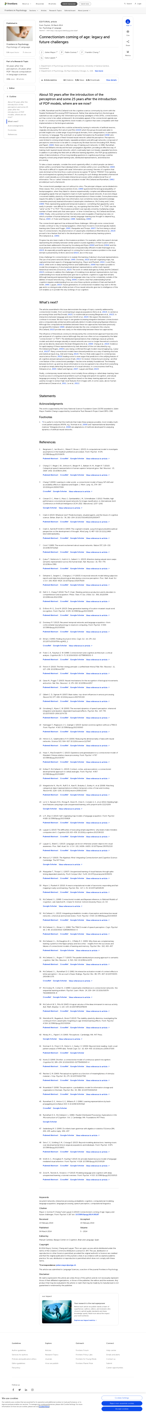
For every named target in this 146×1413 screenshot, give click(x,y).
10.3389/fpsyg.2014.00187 (87, 1214)
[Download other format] (130, 25)
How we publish (51, 1363)
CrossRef (64, 458)
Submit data (85, 4)
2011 (64, 383)
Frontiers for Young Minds (86, 1359)
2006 (93, 265)
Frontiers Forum (82, 1350)
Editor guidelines (18, 1363)
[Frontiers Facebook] (13, 1389)
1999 (88, 219)
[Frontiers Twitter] (19, 1389)
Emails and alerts (113, 1355)
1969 (51, 145)
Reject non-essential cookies (122, 1403)
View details (111, 80)
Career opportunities (114, 1368)
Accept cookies (121, 1409)
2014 (76, 354)
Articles (44, 11)
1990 (73, 260)
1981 (112, 180)
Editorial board (69, 11)
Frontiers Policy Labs (84, 1355)
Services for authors (20, 1355)
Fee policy (16, 1368)
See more (99, 71)
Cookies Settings (122, 1398)
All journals (40, 4)
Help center (111, 1350)
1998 (62, 327)
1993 (47, 285)
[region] (73, 1403)
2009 (74, 280)
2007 (93, 228)
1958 (107, 135)
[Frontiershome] (11, 3)
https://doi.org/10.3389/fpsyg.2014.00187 (64, 30)
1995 (56, 236)
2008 (90, 344)
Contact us (110, 1359)
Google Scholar (77, 458)
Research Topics (55, 11)
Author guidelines (19, 1350)
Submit (109, 1363)
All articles (52, 4)
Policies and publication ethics (24, 1359)
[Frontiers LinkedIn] (26, 1389)
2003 (48, 219)
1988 (73, 219)
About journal (83, 11)
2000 (92, 245)
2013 (113, 231)
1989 (80, 189)
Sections (32, 11)
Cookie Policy (44, 1406)
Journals (48, 1359)
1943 (78, 130)
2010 (102, 262)
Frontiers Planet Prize (84, 1363)
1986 (41, 214)
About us (25, 4)
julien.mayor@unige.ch (66, 1265)
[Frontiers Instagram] (32, 1389)
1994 (106, 245)
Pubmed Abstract (50, 458)
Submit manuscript (69, 4)
